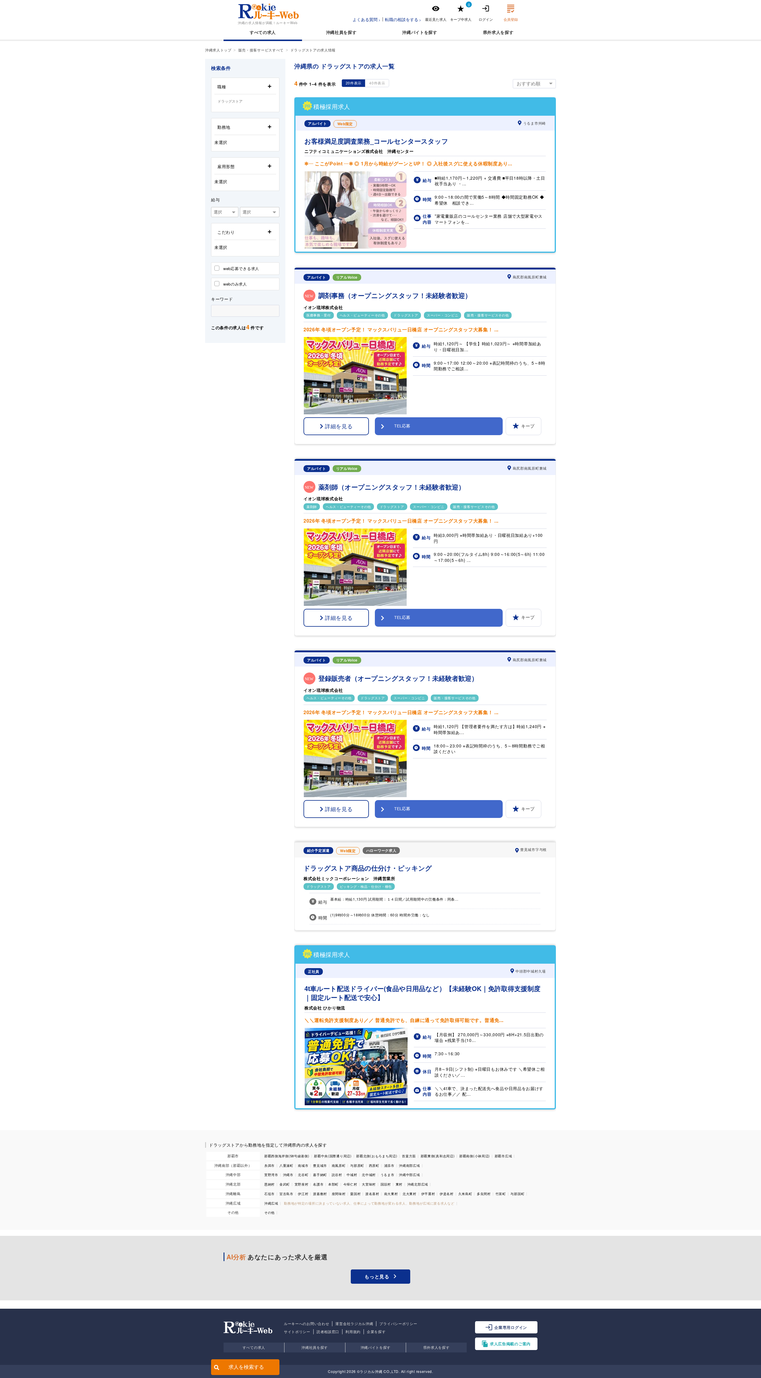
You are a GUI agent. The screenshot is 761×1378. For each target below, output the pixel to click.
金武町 (284, 1184)
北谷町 (303, 1174)
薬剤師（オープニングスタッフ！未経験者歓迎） (391, 487)
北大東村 (409, 1193)
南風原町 (339, 1165)
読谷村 (337, 1174)
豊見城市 (320, 1165)
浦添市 (389, 1165)
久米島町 (465, 1193)
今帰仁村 (350, 1184)
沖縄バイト (413, 32)
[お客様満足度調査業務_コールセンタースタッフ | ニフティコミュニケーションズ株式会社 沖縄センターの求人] (356, 247)
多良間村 (484, 1193)
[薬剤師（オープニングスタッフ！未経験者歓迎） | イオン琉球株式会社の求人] (355, 604)
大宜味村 (369, 1184)
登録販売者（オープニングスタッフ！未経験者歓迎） (398, 678)
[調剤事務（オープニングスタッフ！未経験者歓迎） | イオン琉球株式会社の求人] (355, 413)
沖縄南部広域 (409, 1165)
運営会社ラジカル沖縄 (354, 1323)
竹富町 (501, 1193)
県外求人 (492, 32)
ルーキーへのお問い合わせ (306, 1323)
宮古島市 (286, 1193)
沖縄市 (288, 1174)
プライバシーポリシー (398, 1323)
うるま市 (387, 1174)
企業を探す (376, 1331)
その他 (233, 1212)
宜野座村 (302, 1184)
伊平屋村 (428, 1193)
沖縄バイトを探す (376, 1347)
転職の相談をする (401, 19)
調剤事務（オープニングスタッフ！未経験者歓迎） (394, 295)
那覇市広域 (503, 1155)
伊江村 (303, 1193)
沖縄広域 (233, 1202)
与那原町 (357, 1165)
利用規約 (353, 1331)
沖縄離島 (233, 1193)
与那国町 (517, 1193)
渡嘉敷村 (320, 1193)
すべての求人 (263, 32)
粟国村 (355, 1193)
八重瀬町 (286, 1165)
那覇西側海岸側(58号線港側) (286, 1155)
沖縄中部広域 (409, 1174)
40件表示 (377, 82)
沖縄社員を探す (314, 1347)
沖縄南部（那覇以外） (233, 1165)
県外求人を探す (436, 1347)
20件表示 (354, 82)
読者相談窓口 (328, 1331)
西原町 (374, 1165)
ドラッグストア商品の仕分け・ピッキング (368, 868)
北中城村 (369, 1174)
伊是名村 (447, 1193)
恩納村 (269, 1184)
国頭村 (385, 1184)
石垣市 (269, 1193)
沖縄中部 (233, 1174)
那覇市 (233, 1155)
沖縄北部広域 (417, 1184)
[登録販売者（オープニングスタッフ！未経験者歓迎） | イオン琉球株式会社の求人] (355, 795)
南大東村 (391, 1193)
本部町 (333, 1184)
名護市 (318, 1184)
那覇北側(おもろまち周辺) (376, 1155)
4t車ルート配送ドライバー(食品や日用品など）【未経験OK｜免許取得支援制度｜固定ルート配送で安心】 (422, 993)
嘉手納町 (320, 1174)
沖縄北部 (233, 1183)
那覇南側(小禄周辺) (474, 1155)
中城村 (352, 1174)
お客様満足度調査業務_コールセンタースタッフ (376, 141)
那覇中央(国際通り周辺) (332, 1155)
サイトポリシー (297, 1331)
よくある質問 (365, 19)
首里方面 (409, 1155)
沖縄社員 (335, 32)
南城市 (303, 1165)
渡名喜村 (372, 1193)
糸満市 (269, 1165)
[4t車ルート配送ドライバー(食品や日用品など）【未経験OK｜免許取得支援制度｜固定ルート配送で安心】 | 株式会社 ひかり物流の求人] (356, 1103)
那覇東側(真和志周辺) (438, 1155)
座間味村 (339, 1193)
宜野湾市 (271, 1174)
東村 (399, 1184)
